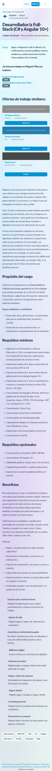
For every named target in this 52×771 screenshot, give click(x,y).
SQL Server (8, 739)
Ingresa (26, 4)
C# (36, 734)
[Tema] (41, 4)
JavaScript (29, 739)
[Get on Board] (3, 4)
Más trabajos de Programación (13, 12)
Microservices (9, 734)
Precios (4, 764)
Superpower (35, 764)
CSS (29, 734)
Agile (38, 739)
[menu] (45, 4)
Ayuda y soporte (14, 764)
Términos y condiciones (33, 767)
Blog (44, 767)
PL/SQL (19, 739)
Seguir (22, 15)
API (48, 767)
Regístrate (35, 4)
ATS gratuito (25, 764)
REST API (21, 734)
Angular (43, 734)
